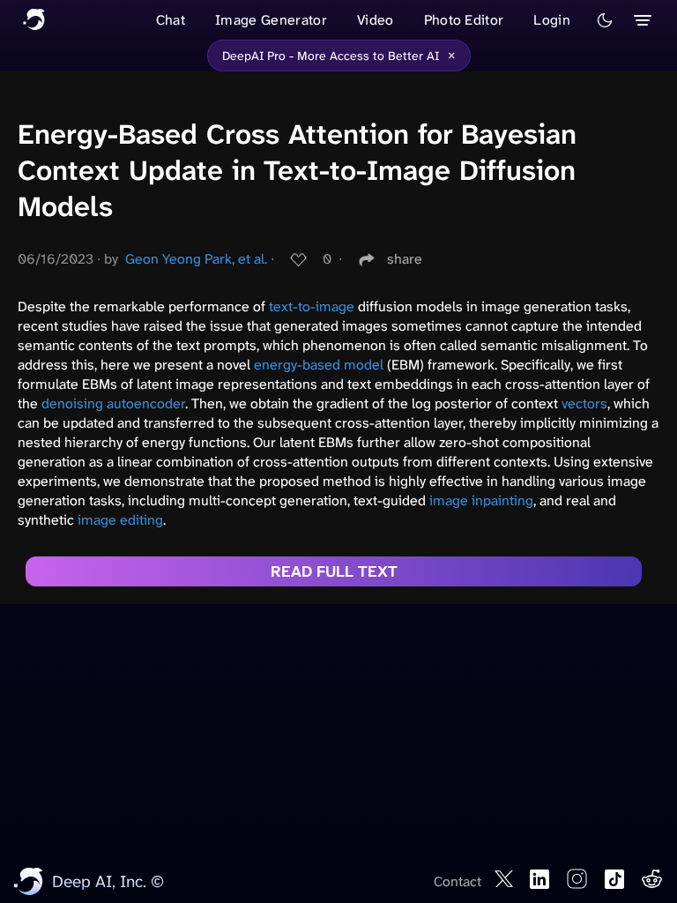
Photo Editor (464, 20)
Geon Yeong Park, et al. (196, 259)
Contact (457, 881)
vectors (584, 403)
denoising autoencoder (113, 403)
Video (375, 20)
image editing (120, 520)
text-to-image (311, 306)
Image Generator (271, 20)
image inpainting (481, 500)
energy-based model (318, 364)
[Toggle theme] (605, 20)
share (404, 259)
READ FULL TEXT (334, 571)
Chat (170, 20)
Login (551, 20)
